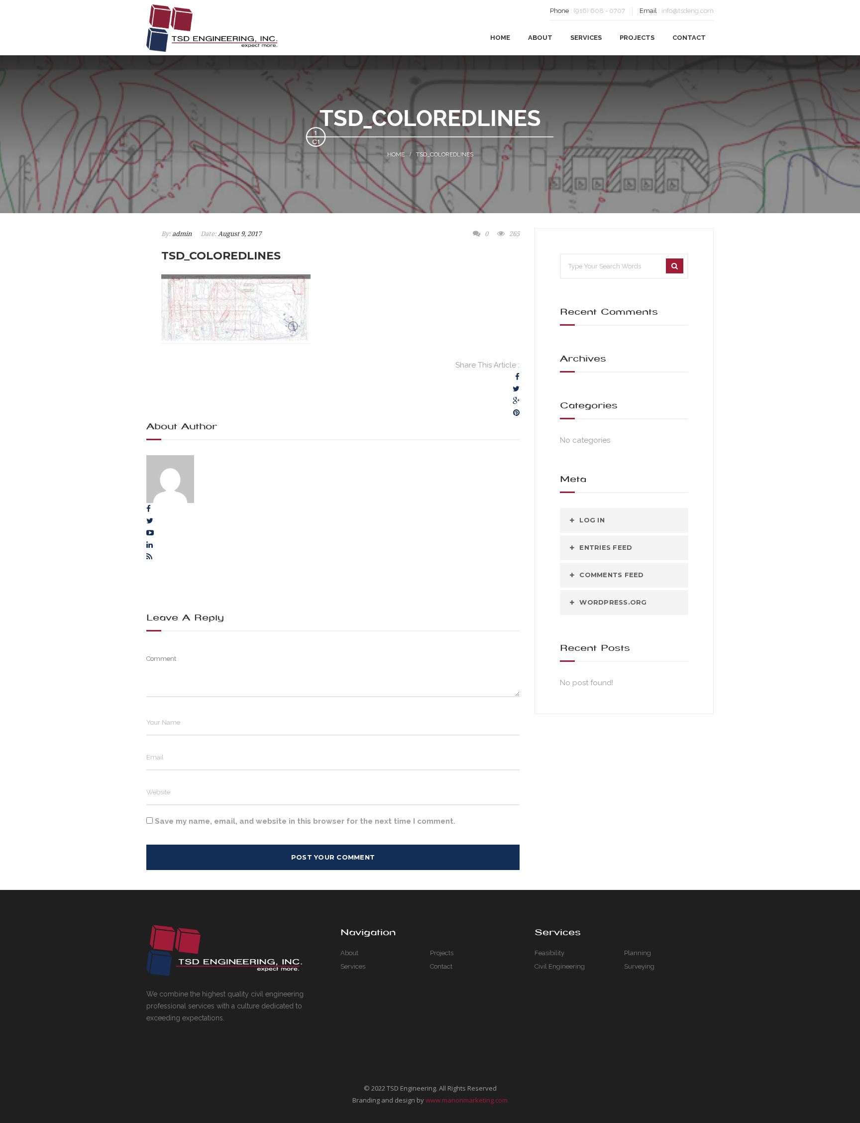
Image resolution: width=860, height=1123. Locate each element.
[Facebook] (517, 377)
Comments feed (611, 575)
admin (182, 234)
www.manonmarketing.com (467, 1100)
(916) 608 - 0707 (599, 10)
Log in (592, 520)
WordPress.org (612, 602)
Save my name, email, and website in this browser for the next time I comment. (305, 821)
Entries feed (605, 547)
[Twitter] (516, 388)
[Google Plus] (516, 400)
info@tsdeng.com (687, 10)
